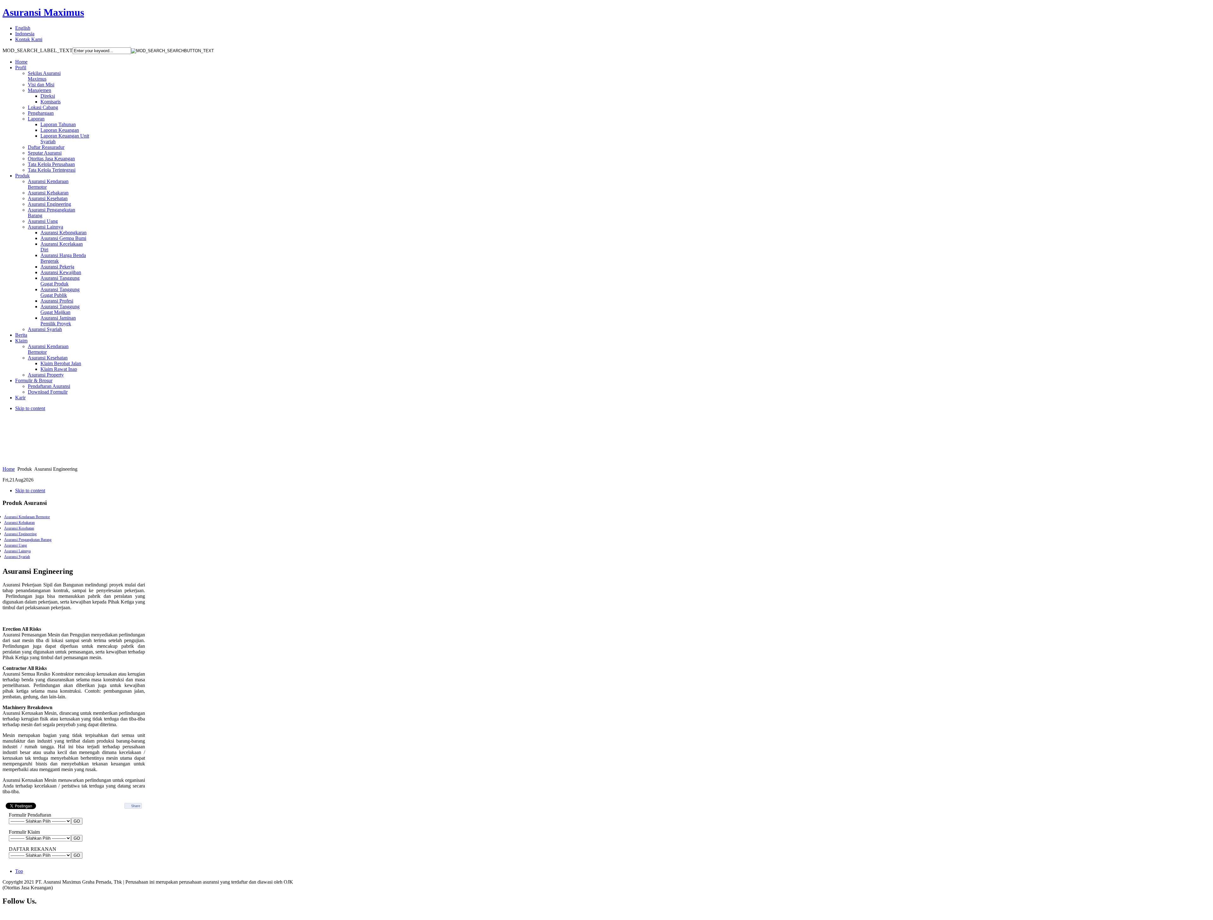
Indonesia (24, 33)
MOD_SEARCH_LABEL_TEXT (38, 50)
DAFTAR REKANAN (32, 849)
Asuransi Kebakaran (19, 522)
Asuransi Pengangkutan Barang (27, 539)
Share (135, 806)
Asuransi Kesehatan (19, 528)
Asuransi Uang (15, 545)
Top (19, 871)
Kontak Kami (28, 39)
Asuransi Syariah (17, 557)
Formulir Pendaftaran (30, 815)
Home (9, 469)
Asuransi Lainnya (17, 551)
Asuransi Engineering (20, 534)
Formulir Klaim (24, 832)
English (22, 28)
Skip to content (30, 408)
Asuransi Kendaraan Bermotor (27, 517)
